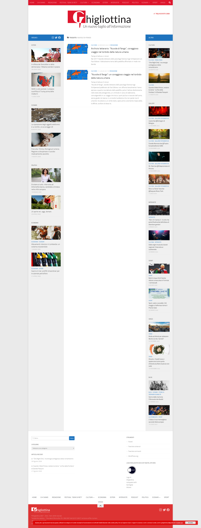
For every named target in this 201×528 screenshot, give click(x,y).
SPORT (155, 3)
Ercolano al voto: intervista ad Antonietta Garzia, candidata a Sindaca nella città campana (45, 186)
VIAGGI (162, 3)
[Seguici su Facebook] (59, 37)
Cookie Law (179, 523)
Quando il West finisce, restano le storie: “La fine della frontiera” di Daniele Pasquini (159, 90)
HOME (32, 3)
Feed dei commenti (134, 451)
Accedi (130, 442)
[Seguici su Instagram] (53, 37)
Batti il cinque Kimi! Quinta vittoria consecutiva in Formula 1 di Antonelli (159, 280)
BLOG (150, 392)
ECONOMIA (96, 3)
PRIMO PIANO (158, 60)
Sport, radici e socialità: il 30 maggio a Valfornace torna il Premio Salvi (158, 305)
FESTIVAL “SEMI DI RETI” (68, 3)
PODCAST (125, 3)
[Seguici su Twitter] (56, 37)
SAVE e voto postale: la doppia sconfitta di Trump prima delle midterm (42, 91)
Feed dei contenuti (134, 446)
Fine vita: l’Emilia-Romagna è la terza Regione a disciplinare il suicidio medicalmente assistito (45, 151)
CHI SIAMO (41, 3)
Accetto (190, 523)
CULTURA (83, 3)
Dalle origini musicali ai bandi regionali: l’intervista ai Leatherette (158, 247)
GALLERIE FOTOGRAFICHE (162, 118)
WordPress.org (133, 456)
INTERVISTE (115, 3)
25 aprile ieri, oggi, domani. (41, 212)
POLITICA (135, 3)
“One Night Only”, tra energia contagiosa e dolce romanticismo (158, 65)
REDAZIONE (52, 3)
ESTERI (105, 3)
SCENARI (145, 3)
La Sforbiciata (153, 417)
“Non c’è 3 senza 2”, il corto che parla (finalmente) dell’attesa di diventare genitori (159, 222)
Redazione (114, 45)
